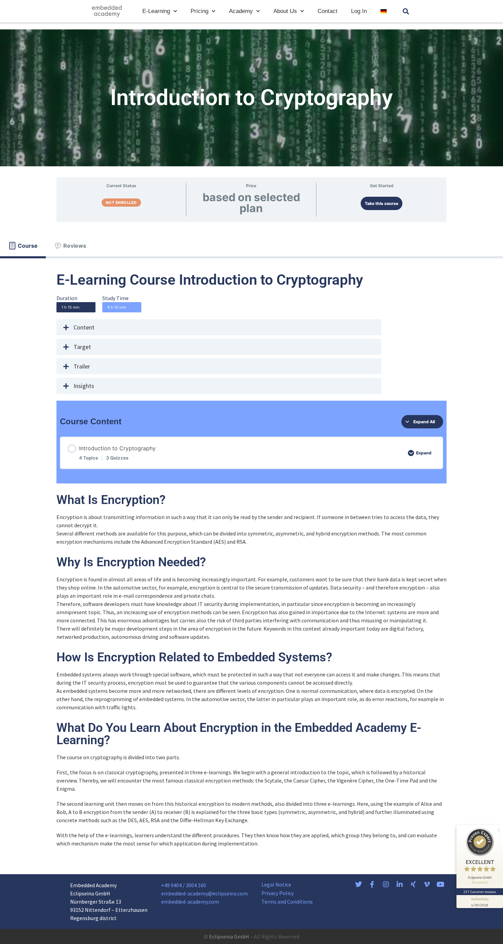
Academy (241, 11)
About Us (285, 11)
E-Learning (156, 11)
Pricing (199, 11)
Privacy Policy (277, 893)
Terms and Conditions (287, 901)
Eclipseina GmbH (229, 936)
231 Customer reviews (479, 891)
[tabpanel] (251, 560)
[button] (406, 11)
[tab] (23, 245)
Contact (327, 11)
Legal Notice (276, 884)
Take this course (381, 203)
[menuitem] (384, 11)
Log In (359, 11)
